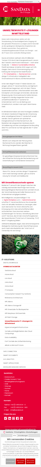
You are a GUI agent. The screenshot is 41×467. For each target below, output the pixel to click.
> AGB (6, 384)
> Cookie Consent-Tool (12, 379)
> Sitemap (7, 386)
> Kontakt (7, 395)
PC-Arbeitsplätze (9, 74)
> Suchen (7, 388)
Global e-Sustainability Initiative (23, 65)
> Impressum (8, 393)
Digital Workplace (9, 200)
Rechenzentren (25, 74)
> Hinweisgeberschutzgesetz (14, 381)
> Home (6, 391)
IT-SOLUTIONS (8, 259)
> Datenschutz (9, 377)
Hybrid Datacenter (29, 200)
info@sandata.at (16, 410)
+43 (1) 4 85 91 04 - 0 (18, 405)
